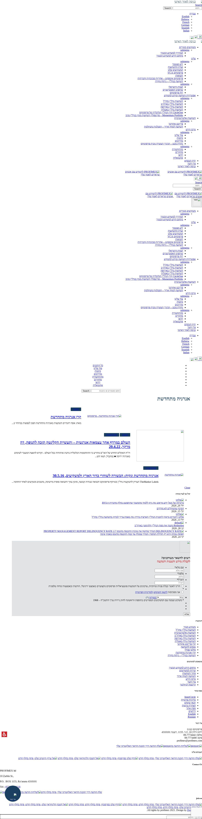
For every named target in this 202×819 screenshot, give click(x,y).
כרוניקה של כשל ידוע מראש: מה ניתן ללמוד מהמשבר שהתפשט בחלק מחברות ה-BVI (143, 502)
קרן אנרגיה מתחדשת (66, 417)
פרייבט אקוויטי (176, 123)
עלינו (193, 222)
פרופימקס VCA (175, 72)
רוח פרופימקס (176, 92)
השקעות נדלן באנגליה (185, 641)
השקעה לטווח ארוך (186, 676)
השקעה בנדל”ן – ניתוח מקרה (169, 81)
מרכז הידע (191, 293)
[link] (200, 38)
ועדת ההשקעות (175, 67)
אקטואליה (178, 157)
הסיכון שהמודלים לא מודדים (170, 508)
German (185, 25)
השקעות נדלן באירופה (185, 638)
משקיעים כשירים (187, 211)
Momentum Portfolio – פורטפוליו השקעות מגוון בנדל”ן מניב (154, 115)
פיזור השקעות (189, 673)
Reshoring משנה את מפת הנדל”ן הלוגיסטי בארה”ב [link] (159, 525)
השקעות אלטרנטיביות (185, 282)
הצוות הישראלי (176, 87)
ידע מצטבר (177, 64)
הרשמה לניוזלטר (188, 684)
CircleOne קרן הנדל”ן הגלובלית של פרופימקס (161, 112)
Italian (186, 30)
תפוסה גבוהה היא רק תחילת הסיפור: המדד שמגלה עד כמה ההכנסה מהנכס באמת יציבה (142, 534)
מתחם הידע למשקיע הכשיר (169, 55)
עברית (193, 335)
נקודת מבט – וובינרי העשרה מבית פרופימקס (162, 143)
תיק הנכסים (190, 324)
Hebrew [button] (185, 19)
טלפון (180, 573)
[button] (187, 8)
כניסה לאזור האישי (187, 330)
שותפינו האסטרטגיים (173, 89)
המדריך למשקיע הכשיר (171, 53)
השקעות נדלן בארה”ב (185, 635)
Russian (192, 716)
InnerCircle (190, 697)
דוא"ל (180, 579)
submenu (184, 50)
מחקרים (179, 152)
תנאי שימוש (190, 702)
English (185, 16)
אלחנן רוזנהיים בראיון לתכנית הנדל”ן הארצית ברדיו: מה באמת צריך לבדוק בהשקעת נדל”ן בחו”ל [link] (138, 517)
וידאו (180, 155)
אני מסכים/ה (157, 592)
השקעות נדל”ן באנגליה (172, 109)
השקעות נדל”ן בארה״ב (172, 104)
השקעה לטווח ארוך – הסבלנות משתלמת (163, 126)
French (185, 22)
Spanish (185, 27)
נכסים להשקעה (188, 646)
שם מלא (179, 567)
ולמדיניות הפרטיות (144, 592)
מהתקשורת (177, 149)
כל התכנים (98, 365)
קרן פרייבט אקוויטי (186, 644)
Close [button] (187, 487)
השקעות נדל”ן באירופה (172, 106)
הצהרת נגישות (189, 705)
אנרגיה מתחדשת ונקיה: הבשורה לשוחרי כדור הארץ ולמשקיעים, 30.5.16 (105, 476)
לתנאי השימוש (160, 592)
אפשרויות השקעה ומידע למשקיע (180, 259)
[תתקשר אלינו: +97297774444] (196, 38)
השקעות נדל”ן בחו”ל (173, 101)
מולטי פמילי (190, 649)
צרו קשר (191, 327)
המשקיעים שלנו (175, 70)
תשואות (179, 75)
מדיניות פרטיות (188, 699)
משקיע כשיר (190, 627)
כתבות (180, 138)
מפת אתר (191, 708)
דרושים (192, 711)
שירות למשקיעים (187, 670)
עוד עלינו (179, 135)
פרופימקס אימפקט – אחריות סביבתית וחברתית (160, 78)
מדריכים (179, 140)
